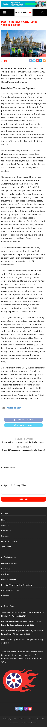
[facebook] (17, 709)
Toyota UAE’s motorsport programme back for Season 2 (23, 450)
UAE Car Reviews (8, 579)
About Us (5, 525)
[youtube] (30, 709)
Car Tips (5, 574)
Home (4, 520)
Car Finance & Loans (10, 590)
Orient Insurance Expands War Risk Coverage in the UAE (20, 640)
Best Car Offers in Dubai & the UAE (16, 585)
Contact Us (6, 530)
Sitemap (5, 536)
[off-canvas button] (4, 12)
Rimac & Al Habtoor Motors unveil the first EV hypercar (23, 442)
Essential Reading (9, 563)
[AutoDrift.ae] (23, 12)
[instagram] (26, 709)
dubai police (11, 408)
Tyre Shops (6, 547)
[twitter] (21, 709)
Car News (5, 569)
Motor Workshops (9, 541)
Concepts (5, 595)
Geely (19, 408)
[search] (42, 12)
